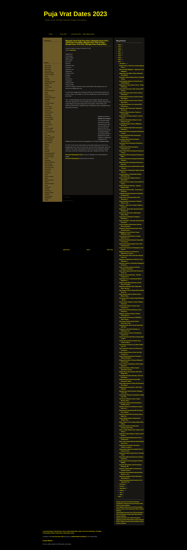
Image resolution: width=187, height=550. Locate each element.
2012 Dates (48, 65)
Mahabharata (48, 140)
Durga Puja (48, 96)
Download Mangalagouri (72, 158)
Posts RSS (63, 34)
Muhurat (47, 149)
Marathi (47, 146)
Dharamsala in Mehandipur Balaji (64, 533)
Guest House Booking (88, 531)
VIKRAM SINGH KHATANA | (79, 536)
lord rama (47, 135)
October (122, 486)
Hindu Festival (49, 112)
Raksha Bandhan (50, 162)
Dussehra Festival (50, 97)
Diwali (46, 94)
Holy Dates (48, 114)
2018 (119, 49)
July (121, 492)
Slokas (47, 182)
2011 (119, 61)
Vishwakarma (48, 196)
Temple (47, 189)
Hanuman (47, 110)
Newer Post (66, 249)
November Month (50, 153)
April (46, 76)
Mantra (47, 144)
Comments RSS (76, 34)
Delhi (46, 92)
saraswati (47, 171)
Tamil (46, 185)
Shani (46, 174)
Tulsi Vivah (48, 190)
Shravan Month (49, 180)
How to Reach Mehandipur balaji (72, 531)
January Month (49, 119)
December (122, 63)
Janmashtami (49, 117)
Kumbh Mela (48, 130)
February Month (49, 103)
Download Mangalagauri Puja (73, 154)
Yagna (46, 199)
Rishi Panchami (49, 167)
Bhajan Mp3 (48, 83)
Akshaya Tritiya (49, 72)
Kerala (46, 126)
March (46, 147)
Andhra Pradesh (49, 74)
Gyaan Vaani (48, 108)
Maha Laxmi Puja (50, 137)
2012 (119, 59)
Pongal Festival (49, 156)
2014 (119, 57)
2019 (119, 46)
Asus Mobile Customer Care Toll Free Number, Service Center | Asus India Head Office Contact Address (129, 508)
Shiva (46, 178)
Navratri (47, 151)
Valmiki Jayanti (49, 192)
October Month (49, 155)
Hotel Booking (58, 531)
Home (51, 34)
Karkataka (48, 121)
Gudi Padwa (48, 106)
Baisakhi (47, 80)
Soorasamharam (49, 183)
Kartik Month (48, 124)
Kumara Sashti (49, 128)
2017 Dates (48, 67)
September (48, 173)
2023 (119, 44)
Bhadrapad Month (50, 81)
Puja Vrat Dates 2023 (75, 13)
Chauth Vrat (48, 87)
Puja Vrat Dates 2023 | (58, 536)
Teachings (48, 187)
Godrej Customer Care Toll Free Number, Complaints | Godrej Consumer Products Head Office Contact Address (129, 503)
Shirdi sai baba (49, 176)
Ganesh (47, 105)
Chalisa (47, 85)
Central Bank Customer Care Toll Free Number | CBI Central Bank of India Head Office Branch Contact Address (129, 514)
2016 (119, 53)
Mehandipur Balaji (88, 34)
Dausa (46, 89)
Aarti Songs (48, 71)
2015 (119, 55)
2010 (119, 496)
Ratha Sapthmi (49, 165)
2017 (119, 51)
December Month (50, 90)
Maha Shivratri (49, 139)
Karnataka (48, 122)
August (47, 78)
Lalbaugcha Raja (49, 131)
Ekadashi (47, 99)
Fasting (47, 101)
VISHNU (47, 194)
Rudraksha (48, 169)
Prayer (46, 158)
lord (46, 133)
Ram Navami (48, 164)
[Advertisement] (93, 30)
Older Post (110, 249)
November (122, 484)
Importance (48, 115)
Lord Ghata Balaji (48, 531)
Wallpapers (48, 198)
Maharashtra (48, 142)
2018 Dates (48, 69)
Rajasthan (48, 160)
